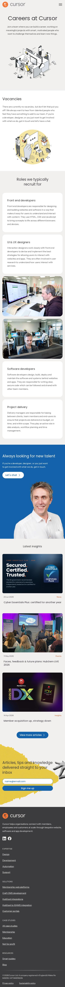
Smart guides (8, 958)
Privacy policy (8, 983)
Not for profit (8, 944)
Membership (8, 932)
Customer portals (10, 911)
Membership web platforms (15, 887)
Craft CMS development (14, 893)
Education (7, 938)
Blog (4, 964)
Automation (8, 866)
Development (9, 860)
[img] (4, 838)
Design (5, 854)
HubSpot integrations (12, 899)
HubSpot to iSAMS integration (17, 905)
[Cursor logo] (14, 816)
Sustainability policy (27, 983)
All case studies (9, 926)
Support (6, 872)
